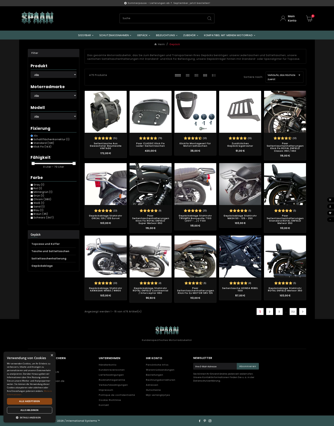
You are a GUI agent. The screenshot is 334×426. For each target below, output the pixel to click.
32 (293, 311)
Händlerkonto (108, 364)
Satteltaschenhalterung (48, 258)
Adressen (152, 385)
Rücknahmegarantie (112, 380)
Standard (44, 143)
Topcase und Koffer (45, 244)
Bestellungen (154, 374)
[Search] (209, 18)
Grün (39, 195)
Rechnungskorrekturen (160, 380)
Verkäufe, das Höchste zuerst (284, 77)
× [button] (51, 355)
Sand (39, 206)
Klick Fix (42, 146)
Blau (38, 210)
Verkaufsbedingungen (113, 385)
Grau (39, 184)
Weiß (39, 203)
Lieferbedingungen (111, 374)
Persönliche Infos (157, 364)
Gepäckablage (42, 266)
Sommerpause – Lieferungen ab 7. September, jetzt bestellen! (169, 3)
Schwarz (44, 217)
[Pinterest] (204, 420)
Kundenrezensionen (112, 369)
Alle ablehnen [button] (29, 410)
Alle (36, 135)
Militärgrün (43, 192)
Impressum (106, 390)
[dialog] (29, 387)
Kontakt (104, 405)
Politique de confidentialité (117, 395)
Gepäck (36, 234)
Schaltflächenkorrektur (52, 139)
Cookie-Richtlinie (110, 400)
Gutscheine (153, 390)
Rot (38, 188)
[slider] (33, 163)
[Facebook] (199, 420)
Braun (41, 214)
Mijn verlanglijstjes (158, 395)
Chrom (42, 199)
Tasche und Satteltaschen (50, 251)
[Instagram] (209, 420)
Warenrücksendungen (160, 369)
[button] (53, 53)
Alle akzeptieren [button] (29, 401)
